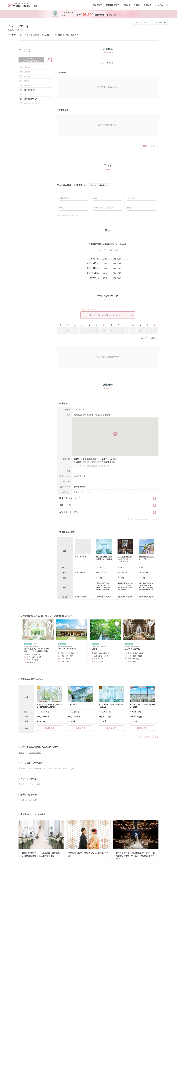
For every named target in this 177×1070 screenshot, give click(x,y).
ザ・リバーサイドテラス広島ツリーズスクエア (104, 559)
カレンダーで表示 (146, 338)
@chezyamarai (79, 487)
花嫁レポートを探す (131, 5)
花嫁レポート (29, 85)
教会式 (76, 476)
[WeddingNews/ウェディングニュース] (20, 6)
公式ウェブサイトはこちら (84, 492)
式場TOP (27, 67)
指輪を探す (97, 5)
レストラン (19, 30)
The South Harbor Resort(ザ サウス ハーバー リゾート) (125, 559)
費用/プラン (29, 90)
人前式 (82, 476)
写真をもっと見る (149, 146)
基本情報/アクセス (30, 99)
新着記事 (147, 5)
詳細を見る (80, 728)
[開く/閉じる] (154, 498)
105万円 (75, 34)
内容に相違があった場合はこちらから (144, 519)
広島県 (11, 30)
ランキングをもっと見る (148, 737)
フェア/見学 (28, 94)
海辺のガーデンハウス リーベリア (146, 558)
